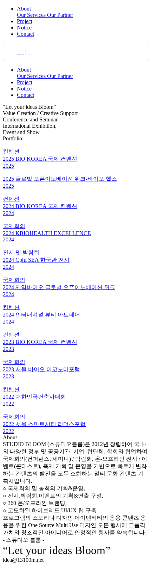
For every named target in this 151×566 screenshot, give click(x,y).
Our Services (32, 15)
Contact (25, 34)
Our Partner (60, 15)
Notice (24, 28)
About (24, 9)
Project (24, 21)
